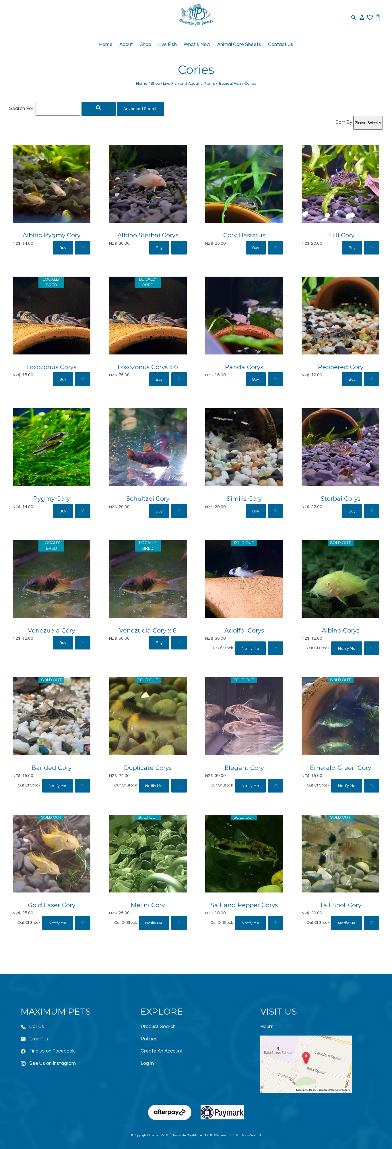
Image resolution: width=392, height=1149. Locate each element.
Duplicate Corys (148, 767)
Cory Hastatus (244, 235)
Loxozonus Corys (51, 367)
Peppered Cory (340, 367)
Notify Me (250, 649)
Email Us (38, 1039)
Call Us (36, 1026)
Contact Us (280, 44)
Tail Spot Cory (340, 905)
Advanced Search (140, 109)
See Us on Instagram (52, 1063)
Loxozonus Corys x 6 (148, 367)
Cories (250, 83)
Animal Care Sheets (239, 44)
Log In (147, 1063)
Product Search (158, 1026)
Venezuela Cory (51, 630)
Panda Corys (244, 367)
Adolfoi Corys (244, 630)
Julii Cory (340, 235)
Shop (145, 44)
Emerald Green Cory (340, 767)
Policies (149, 1039)
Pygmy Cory (51, 498)
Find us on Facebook (52, 1051)
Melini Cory (148, 905)
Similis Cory (244, 498)
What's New (197, 44)
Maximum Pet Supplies (162, 1135)
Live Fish (167, 44)
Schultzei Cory (147, 498)
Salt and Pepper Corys (244, 905)
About (126, 44)
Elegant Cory (244, 767)
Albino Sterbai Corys (147, 235)
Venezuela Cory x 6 (147, 630)
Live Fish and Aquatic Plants (189, 83)
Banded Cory (51, 767)
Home (105, 44)
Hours (266, 1026)
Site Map (187, 1135)
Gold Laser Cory (51, 905)
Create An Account (162, 1051)
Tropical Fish (229, 83)
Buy (62, 248)
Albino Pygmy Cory (51, 235)
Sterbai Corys (340, 498)
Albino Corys (340, 630)
